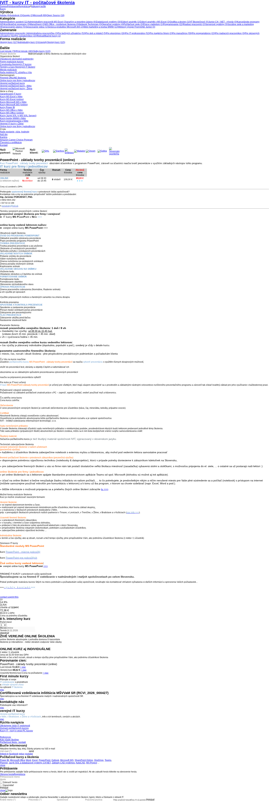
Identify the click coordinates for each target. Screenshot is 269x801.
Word (28, 760)
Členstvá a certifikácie (11, 142)
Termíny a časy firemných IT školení (17, 67)
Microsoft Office (17, 760)
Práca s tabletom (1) (153, 24)
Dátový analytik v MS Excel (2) (155, 21)
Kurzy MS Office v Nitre (11, 110)
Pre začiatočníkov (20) (26, 36)
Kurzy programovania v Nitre (14, 121)
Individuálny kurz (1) (28, 42)
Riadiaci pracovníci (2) (194, 24)
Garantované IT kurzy (10, 94)
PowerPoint (44, 760)
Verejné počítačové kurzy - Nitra (15, 86)
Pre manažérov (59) (182, 33)
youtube (29, 754)
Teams (108, 760)
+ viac (23, 667)
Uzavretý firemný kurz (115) (51, 42)
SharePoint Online (84, 760)
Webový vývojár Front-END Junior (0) (136, 27)
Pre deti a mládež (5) (95, 33)
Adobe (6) (5, 15)
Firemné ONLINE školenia (13, 77)
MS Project (91, 762)
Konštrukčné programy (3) (17, 24)
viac (2, 689)
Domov (3, 6)
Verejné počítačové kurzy (12, 83)
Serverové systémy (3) (216, 24)
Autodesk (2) (16, 15)
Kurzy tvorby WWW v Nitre (13, 118)
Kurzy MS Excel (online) (12, 99)
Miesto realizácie (8, 69)
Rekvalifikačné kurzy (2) (49, 36)
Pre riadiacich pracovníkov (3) (230, 33)
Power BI (4, 760)
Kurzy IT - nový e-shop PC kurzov (16, 730)
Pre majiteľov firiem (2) (161, 33)
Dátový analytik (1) (130, 21)
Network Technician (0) (90, 24)
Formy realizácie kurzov (12, 61)
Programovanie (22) (173, 24)
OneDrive (99, 760)
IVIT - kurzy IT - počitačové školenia (37, 2)
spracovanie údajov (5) (14, 27)
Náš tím (4, 134)
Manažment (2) (37, 24)
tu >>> (104, 489)
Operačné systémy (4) (113, 24)
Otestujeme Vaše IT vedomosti (15, 725)
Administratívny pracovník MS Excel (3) (47, 21)
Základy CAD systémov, (63, 762)
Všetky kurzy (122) (41, 51)
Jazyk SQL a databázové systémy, (26, 762)
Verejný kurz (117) (9, 42)
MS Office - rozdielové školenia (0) (62, 24)
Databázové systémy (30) (108, 21)
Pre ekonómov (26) (115, 33)
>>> (45, 566)
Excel (35, 760)
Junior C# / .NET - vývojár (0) (222, 21)
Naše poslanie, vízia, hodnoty (14, 131)
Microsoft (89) (40, 15)
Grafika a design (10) (180, 21)
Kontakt (4, 145)
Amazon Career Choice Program (16, 140)
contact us (5, 597)
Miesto (3, 628)
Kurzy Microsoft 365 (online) (14, 104)
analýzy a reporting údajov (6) (81, 21)
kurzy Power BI (7, 107)
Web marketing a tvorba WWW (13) (100, 27)
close (2, 765)
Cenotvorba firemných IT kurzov (15, 64)
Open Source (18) (55, 15)
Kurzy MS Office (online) (12, 113)
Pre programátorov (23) (203, 33)
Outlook (55, 760)
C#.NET (47, 762)
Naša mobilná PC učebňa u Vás (16, 72)
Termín (3, 630)
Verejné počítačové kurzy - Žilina (16, 88)
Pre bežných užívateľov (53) (71, 33)
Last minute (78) (8, 51)
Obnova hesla (7, 774)
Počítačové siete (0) (133, 24)
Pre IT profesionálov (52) (137, 33)
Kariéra (3, 137)
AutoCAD (80, 762)
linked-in (4, 754)
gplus (21, 754)
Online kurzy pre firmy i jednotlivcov (17, 80)
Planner (4, 762)
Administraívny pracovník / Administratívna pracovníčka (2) (29, 33)
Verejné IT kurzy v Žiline (12, 123)
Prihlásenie (12, 6)
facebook (13, 754)
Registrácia (24, 6)
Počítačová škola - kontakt (13, 742)
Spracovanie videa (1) (37, 27)
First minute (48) (24, 51)
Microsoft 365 (67, 760)
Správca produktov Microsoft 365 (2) (65, 27)
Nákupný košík (38, 6)
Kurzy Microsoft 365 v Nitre (13, 102)
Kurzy (3, 9)
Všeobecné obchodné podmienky (16, 59)
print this (14, 597)
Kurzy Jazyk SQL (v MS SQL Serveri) (18, 115)
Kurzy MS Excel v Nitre (11, 96)
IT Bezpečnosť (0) (199, 21)
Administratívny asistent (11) (14, 21)
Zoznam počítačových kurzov (14, 728)
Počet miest (6, 622)
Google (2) (28, 15)
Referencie (5, 737)
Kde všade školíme (9, 739)
